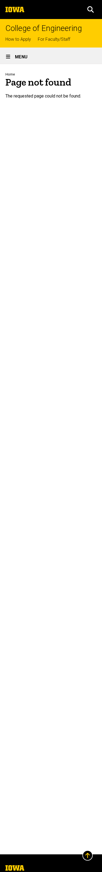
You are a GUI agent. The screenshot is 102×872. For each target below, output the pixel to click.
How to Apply (18, 39)
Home (10, 74)
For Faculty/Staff (54, 39)
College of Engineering (43, 28)
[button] (90, 9)
